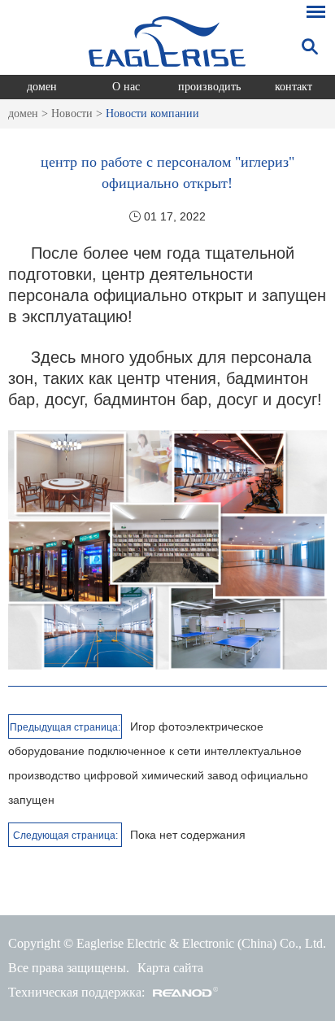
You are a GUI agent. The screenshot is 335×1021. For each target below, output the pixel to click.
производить (209, 87)
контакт (293, 87)
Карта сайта (170, 968)
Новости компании (152, 113)
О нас (126, 87)
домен (42, 87)
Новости (72, 113)
